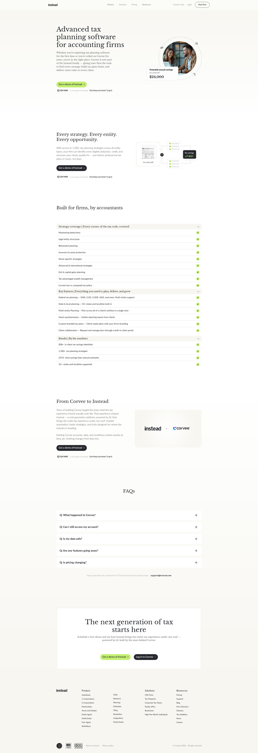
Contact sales (178, 5)
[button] (110, 4)
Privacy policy (108, 746)
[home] (53, 5)
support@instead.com (161, 575)
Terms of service (92, 746)
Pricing (134, 5)
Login (189, 5)
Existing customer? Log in (100, 90)
